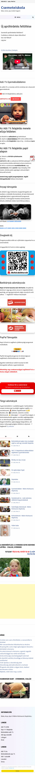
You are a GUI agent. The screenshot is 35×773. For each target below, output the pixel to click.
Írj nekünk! (10, 426)
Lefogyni (3, 737)
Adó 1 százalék (5, 756)
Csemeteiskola (13, 7)
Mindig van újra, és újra (18, 460)
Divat (2, 740)
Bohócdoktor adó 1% (7, 732)
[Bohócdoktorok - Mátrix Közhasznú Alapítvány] (5, 516)
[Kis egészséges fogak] (5, 470)
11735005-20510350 (14, 221)
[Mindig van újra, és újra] (5, 460)
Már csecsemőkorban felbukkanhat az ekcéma (15, 644)
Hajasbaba (14, 479)
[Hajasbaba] (5, 480)
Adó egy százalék (6, 735)
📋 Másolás (15, 99)
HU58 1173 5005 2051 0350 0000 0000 (13, 228)
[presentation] (6, 436)
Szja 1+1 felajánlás (6, 729)
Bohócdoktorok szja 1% (8, 754)
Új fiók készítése (6, 50)
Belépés (15, 50)
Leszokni (3, 759)
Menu (18, 17)
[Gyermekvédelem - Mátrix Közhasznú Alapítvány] (5, 489)
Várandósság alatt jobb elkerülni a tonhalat (14, 665)
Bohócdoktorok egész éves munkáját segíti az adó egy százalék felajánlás (22, 442)
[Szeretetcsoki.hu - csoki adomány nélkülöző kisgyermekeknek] (5, 498)
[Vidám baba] (5, 526)
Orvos (3, 762)
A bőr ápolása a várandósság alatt (11, 663)
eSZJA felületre (12, 139)
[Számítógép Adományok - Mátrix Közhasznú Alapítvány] (5, 507)
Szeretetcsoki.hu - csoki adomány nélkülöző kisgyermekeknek (21, 499)
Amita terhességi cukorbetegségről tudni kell (14, 656)
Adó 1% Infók (5, 727)
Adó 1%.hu (4, 751)
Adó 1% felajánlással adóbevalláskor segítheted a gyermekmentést (22, 451)
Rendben (17, 771)
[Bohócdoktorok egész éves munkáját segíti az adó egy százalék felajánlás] (5, 441)
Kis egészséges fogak (17, 470)
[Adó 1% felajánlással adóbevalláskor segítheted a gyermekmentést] (5, 451)
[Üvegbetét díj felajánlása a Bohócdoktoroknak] (17, 262)
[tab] (6, 436)
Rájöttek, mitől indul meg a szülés (11, 672)
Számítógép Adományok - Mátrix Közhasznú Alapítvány (21, 508)
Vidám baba (15, 525)
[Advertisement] (17, 601)
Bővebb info (11, 768)
